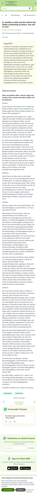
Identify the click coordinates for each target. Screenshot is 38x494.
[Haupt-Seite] (6, 15)
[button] (6, 421)
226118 (24, 107)
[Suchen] (35, 8)
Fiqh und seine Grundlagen (12, 30)
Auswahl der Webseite (30, 491)
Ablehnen (21, 490)
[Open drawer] (36, 3)
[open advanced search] (29, 8)
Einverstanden (8, 490)
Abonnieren (31, 448)
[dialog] (18, 485)
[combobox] (15, 8)
